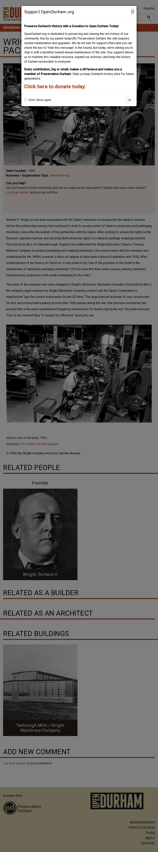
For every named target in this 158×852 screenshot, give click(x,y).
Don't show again (39, 100)
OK (129, 100)
